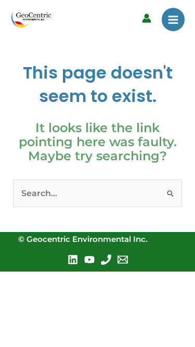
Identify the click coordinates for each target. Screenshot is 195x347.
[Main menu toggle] (173, 19)
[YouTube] (89, 259)
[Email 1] (123, 259)
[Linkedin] (73, 259)
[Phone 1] (106, 259)
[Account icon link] (146, 18)
